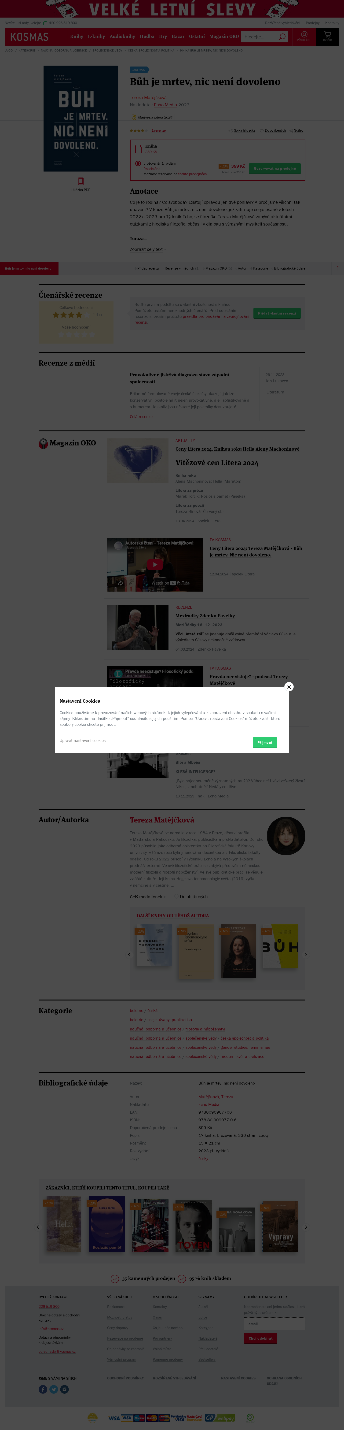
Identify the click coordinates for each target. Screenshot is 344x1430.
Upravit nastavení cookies (83, 740)
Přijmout (265, 742)
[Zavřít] (289, 686)
